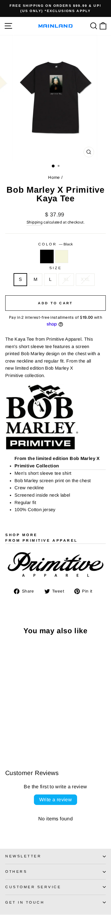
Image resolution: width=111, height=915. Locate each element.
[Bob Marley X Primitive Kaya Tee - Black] (8, 733)
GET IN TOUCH (24, 902)
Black (47, 256)
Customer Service (33, 887)
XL (66, 279)
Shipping (35, 222)
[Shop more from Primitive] (55, 565)
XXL (85, 279)
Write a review (55, 799)
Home (54, 177)
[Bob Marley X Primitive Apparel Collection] (55, 417)
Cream (62, 256)
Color (55, 244)
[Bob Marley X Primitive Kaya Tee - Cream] (16, 733)
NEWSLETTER (23, 856)
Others (16, 871)
